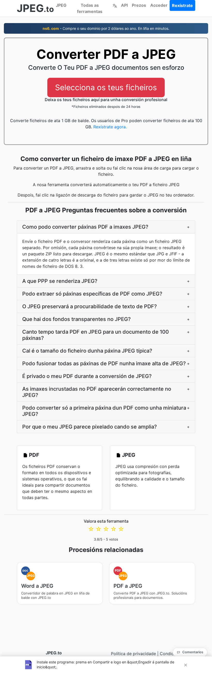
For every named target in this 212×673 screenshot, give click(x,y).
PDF (34, 455)
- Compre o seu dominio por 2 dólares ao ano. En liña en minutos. (106, 28)
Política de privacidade (133, 653)
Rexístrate (182, 5)
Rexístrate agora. (110, 126)
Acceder (159, 5)
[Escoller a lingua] (115, 5)
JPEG (61, 5)
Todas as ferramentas (89, 8)
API (124, 5)
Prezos (139, 5)
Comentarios (192, 652)
